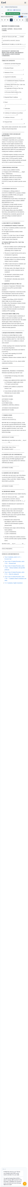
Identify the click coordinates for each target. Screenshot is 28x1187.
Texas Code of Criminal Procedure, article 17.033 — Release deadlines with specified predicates (15, 567)
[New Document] (3, 13)
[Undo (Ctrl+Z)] (2, 20)
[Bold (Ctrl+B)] (11, 20)
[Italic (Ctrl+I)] (14, 20)
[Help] (25, 1184)
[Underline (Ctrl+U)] (17, 20)
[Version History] (7, 20)
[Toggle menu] (25, 2)
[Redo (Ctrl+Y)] (5, 20)
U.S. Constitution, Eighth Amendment (14, 583)
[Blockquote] (22, 20)
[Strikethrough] (19, 20)
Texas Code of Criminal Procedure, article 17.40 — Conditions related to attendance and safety (15, 578)
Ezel (3, 2)
